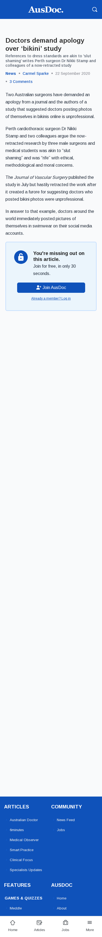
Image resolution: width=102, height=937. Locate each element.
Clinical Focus (21, 860)
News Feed (66, 820)
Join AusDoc (53, 287)
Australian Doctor (24, 820)
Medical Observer (24, 840)
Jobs (61, 830)
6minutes (17, 830)
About (61, 908)
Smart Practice (21, 850)
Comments (21, 81)
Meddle (16, 908)
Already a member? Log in (51, 298)
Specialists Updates (26, 870)
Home (61, 898)
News (10, 73)
